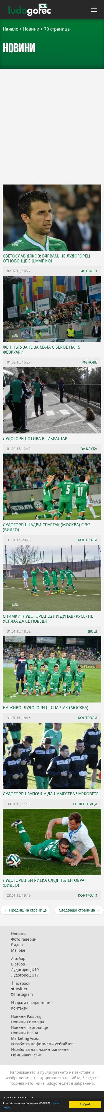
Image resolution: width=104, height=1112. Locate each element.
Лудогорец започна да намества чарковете (50, 793)
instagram (23, 994)
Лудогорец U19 (25, 969)
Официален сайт (26, 1055)
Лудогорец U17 (25, 975)
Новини (31, 29)
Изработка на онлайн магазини (40, 1049)
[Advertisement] (52, 123)
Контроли (87, 895)
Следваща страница (79, 910)
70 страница (57, 29)
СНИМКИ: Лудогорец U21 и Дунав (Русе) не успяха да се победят (48, 619)
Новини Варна (24, 1033)
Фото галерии (24, 939)
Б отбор (18, 964)
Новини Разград (26, 1016)
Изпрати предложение (32, 1002)
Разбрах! (85, 1104)
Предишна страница (25, 910)
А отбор (18, 958)
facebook (21, 983)
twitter (21, 989)
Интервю (88, 271)
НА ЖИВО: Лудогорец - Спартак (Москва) (45, 707)
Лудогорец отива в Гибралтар (35, 438)
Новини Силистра (27, 1022)
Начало (10, 29)
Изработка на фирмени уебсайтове (43, 1044)
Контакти (19, 1008)
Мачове (18, 950)
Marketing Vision (25, 1038)
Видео (17, 945)
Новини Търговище (29, 1027)
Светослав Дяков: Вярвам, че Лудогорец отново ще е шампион (46, 259)
